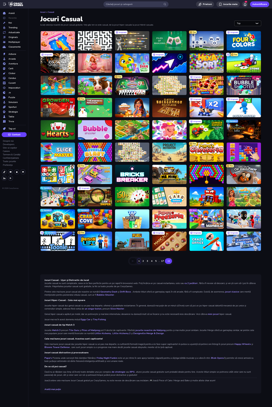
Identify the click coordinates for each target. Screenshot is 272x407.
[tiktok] (4, 171)
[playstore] (10, 178)
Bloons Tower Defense (57, 347)
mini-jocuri (213, 314)
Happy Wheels (242, 344)
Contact (16, 134)
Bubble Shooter (105, 294)
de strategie (118, 371)
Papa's (48, 358)
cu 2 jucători (190, 283)
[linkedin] (4, 178)
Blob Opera (217, 358)
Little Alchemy (103, 333)
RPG (132, 371)
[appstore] (16, 171)
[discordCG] (23, 171)
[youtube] (10, 171)
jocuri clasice (232, 291)
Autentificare (259, 4)
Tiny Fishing (99, 319)
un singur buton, (93, 308)
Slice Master (117, 308)
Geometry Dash (108, 291)
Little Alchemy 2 (121, 333)
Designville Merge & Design (148, 333)
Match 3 (56, 330)
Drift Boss (125, 291)
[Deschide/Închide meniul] (4, 4)
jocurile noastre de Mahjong (150, 330)
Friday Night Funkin (107, 358)
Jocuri (43, 12)
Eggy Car (85, 319)
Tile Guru (74, 330)
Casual (51, 12)
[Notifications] (245, 4)
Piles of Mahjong (91, 330)
